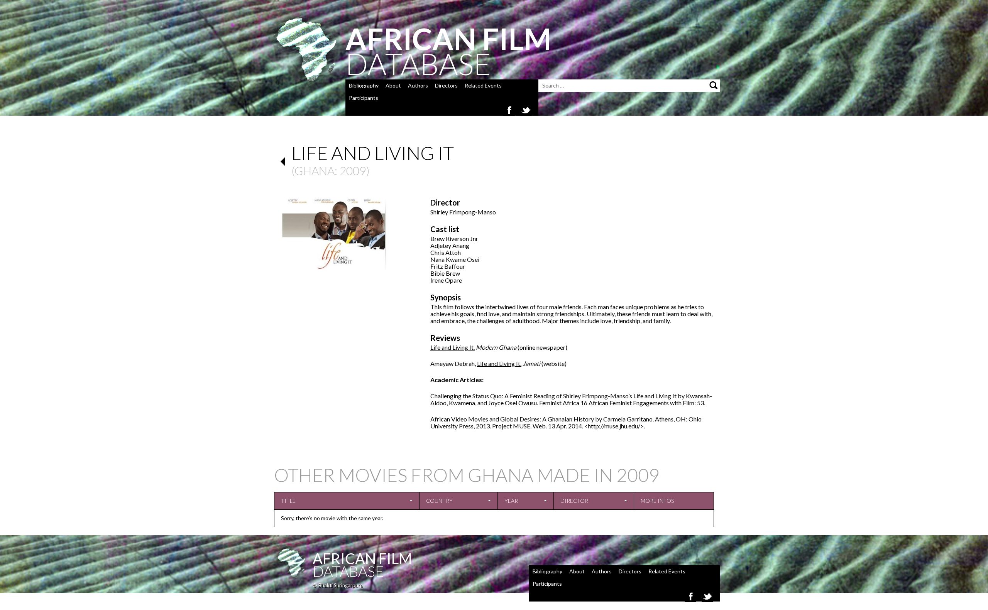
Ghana (314, 170)
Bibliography (364, 85)
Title (288, 500)
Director (574, 500)
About (393, 85)
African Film (362, 558)
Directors (446, 85)
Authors (418, 85)
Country (439, 500)
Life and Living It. (452, 347)
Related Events (483, 85)
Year (511, 500)
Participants (363, 97)
